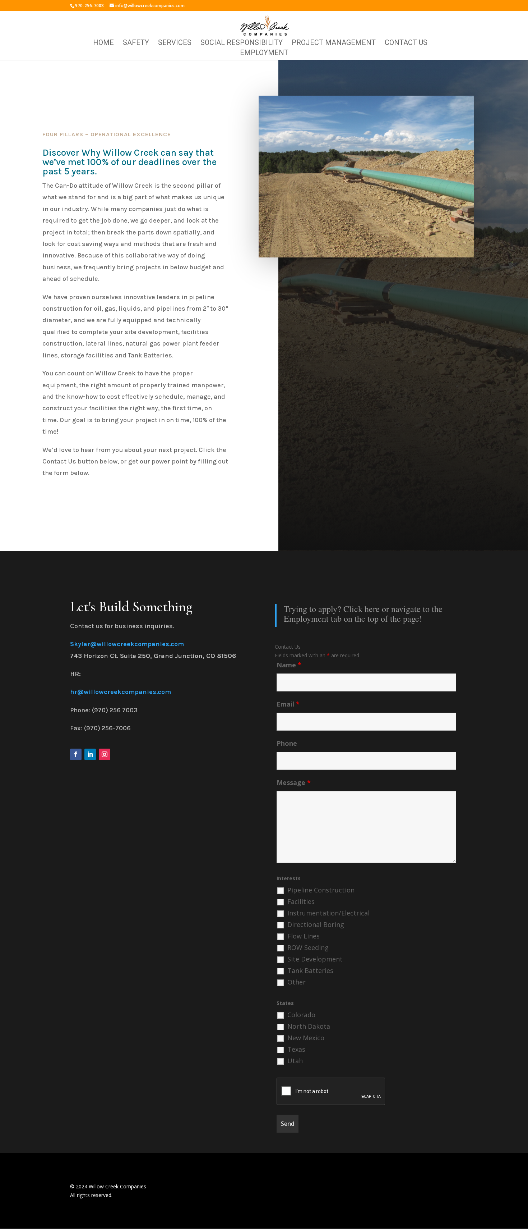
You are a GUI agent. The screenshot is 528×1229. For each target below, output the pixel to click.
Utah (295, 1060)
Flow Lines (303, 936)
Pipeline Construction (321, 890)
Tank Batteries (310, 970)
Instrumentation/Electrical (328, 913)
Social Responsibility (241, 43)
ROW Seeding (308, 947)
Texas (296, 1049)
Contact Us (406, 43)
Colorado (301, 1014)
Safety (136, 43)
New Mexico (305, 1037)
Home (103, 43)
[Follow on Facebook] (76, 754)
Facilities (301, 901)
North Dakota (308, 1026)
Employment (264, 53)
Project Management (334, 43)
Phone (287, 743)
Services (174, 43)
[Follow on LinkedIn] (90, 754)
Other (296, 982)
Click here (361, 608)
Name (289, 665)
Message (294, 782)
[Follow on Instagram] (104, 754)
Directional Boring (315, 924)
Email (288, 704)
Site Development (315, 959)
